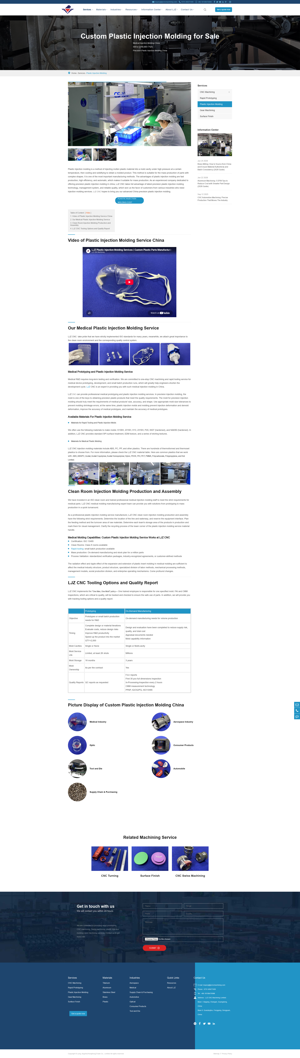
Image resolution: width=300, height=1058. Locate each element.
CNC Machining (207, 92)
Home (74, 73)
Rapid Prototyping (208, 98)
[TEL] (297, 710)
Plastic (105, 1002)
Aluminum (107, 988)
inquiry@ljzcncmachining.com (166, 2)
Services (87, 7)
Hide (88, 213)
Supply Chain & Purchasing (141, 992)
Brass (105, 997)
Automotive (134, 997)
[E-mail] (297, 705)
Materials (101, 9)
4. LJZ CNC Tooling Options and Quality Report (90, 228)
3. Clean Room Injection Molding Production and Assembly (90, 224)
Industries (116, 9)
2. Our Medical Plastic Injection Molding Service (90, 219)
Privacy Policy (227, 1054)
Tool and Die (135, 1011)
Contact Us (187, 9)
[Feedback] (297, 716)
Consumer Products (138, 1006)
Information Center (151, 9)
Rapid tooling (77, 548)
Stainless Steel (109, 992)
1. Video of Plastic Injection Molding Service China (91, 216)
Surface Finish (206, 116)
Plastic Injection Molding (96, 73)
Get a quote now (223, 10)
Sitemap (216, 1054)
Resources (131, 9)
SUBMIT (154, 948)
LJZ (88, 386)
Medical (133, 988)
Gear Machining (207, 110)
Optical (132, 1002)
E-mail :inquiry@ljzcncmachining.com (211, 985)
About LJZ (171, 9)
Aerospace (134, 983)
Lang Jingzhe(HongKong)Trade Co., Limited (93, 1054)
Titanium (106, 983)
